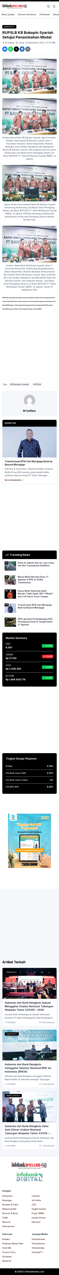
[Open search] (48, 6)
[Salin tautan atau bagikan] (27, 49)
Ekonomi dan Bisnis (27, 14)
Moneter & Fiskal (10, 1204)
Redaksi (6, 1239)
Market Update (9, 1209)
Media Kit (6, 1261)
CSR (34, 1204)
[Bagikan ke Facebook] (4, 49)
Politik (5, 1217)
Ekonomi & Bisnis (10, 1213)
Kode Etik (6, 1248)
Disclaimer (7, 1256)
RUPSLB (37, 384)
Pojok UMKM (38, 1213)
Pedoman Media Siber (12, 1243)
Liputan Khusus (39, 1217)
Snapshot (9, 27)
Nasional (6, 1222)
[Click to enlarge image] (29, 76)
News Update (8, 14)
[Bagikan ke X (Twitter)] (16, 49)
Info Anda (36, 1200)
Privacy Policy (9, 1252)
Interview (36, 1222)
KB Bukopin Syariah (19, 384)
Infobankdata (38, 1248)
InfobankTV (37, 1252)
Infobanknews (38, 1239)
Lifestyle (36, 1196)
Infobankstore (38, 1243)
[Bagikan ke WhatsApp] (10, 49)
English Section (39, 1209)
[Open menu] (54, 6)
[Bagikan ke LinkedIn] (22, 49)
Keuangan (7, 1200)
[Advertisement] (29, 345)
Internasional (8, 1226)
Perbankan (45, 14)
